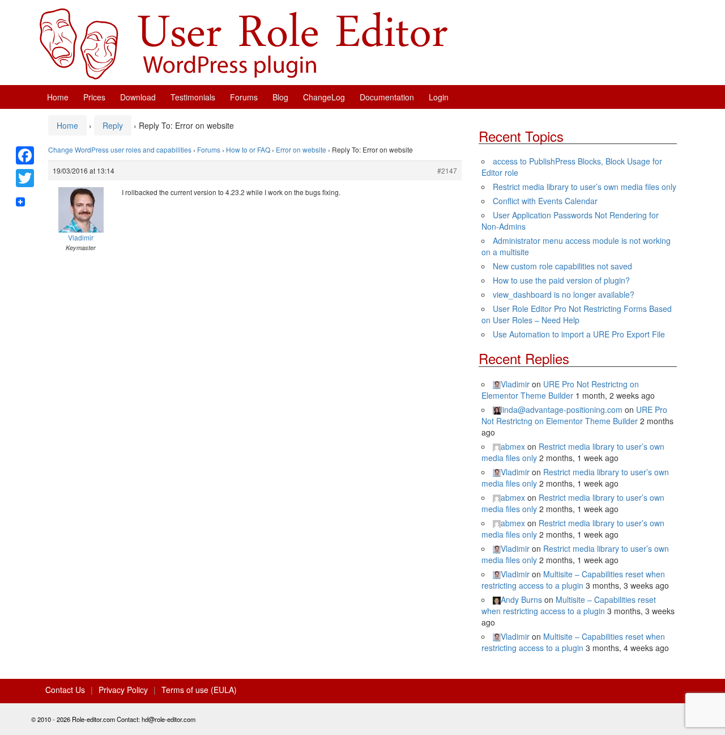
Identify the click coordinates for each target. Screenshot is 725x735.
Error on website (301, 149)
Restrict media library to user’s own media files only (584, 186)
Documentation (387, 97)
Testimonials (192, 97)
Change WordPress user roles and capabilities (119, 149)
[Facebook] (25, 155)
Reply (113, 125)
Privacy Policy (123, 689)
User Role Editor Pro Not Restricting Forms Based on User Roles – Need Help (576, 314)
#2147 (447, 170)
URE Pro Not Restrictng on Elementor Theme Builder (560, 389)
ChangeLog (324, 97)
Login (439, 97)
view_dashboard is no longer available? (563, 294)
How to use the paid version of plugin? (561, 280)
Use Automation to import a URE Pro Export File (579, 334)
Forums (244, 97)
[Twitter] (25, 178)
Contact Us (65, 689)
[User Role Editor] (243, 42)
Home (58, 97)
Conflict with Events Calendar (545, 200)
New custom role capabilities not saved (562, 266)
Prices (94, 97)
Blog (280, 97)
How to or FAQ (248, 149)
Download (138, 97)
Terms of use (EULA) (199, 689)
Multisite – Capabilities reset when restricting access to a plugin (573, 579)
